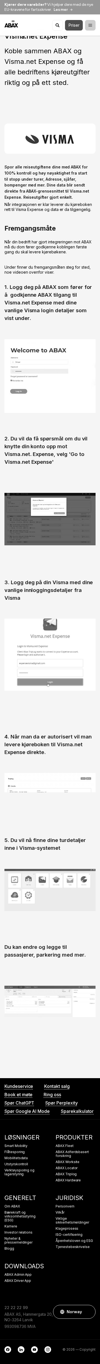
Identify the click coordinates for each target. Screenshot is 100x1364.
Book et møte (18, 1094)
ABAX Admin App (18, 1275)
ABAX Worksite (67, 1162)
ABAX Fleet (65, 1146)
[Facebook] (7, 1349)
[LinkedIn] (21, 1349)
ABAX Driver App (17, 1281)
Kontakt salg (56, 1086)
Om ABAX (12, 1206)
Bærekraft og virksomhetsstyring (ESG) (20, 1216)
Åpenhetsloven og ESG (74, 1241)
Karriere (10, 1226)
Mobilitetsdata (16, 1158)
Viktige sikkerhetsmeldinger (72, 1220)
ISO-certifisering (69, 1235)
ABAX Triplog (66, 1174)
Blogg (9, 1248)
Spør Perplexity (61, 1102)
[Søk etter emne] (57, 25)
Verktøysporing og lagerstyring (19, 1172)
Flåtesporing (14, 1152)
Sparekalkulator (77, 1111)
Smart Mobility (16, 1146)
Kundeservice (18, 1086)
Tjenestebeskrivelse (73, 1247)
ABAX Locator (67, 1168)
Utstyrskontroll (16, 1164)
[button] (88, 1311)
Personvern (65, 1206)
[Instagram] (47, 1349)
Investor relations (18, 1232)
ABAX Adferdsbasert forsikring (72, 1154)
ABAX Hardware (68, 1180)
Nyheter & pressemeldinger (18, 1240)
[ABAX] (11, 24)
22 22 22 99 (16, 1307)
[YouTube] (34, 1349)
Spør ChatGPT (19, 1102)
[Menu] (90, 25)
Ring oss (52, 1094)
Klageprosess (67, 1229)
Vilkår (60, 1212)
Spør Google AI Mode (27, 1111)
